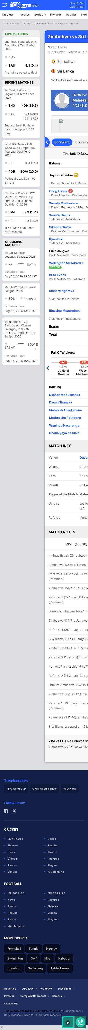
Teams (12, 865)
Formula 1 (14, 948)
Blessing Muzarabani (64, 311)
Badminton (15, 958)
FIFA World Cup (16, 788)
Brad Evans (57, 275)
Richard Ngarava (61, 291)
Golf (34, 958)
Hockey (51, 948)
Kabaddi (64, 958)
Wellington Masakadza (66, 263)
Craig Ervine (60, 191)
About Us (28, 988)
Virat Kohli (69, 788)
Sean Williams (59, 215)
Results (71, 14)
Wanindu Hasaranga (64, 425)
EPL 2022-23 (56, 893)
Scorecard (62, 142)
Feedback (46, 988)
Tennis (33, 948)
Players (52, 865)
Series (39, 14)
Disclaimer (64, 988)
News (11, 852)
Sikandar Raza (60, 227)
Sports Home (11, 23)
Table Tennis (60, 968)
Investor (9, 996)
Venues (12, 871)
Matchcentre (16, 926)
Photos (52, 852)
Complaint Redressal (33, 996)
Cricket (8, 14)
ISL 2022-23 (16, 893)
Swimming (35, 968)
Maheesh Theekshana (65, 410)
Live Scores (15, 838)
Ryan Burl (56, 239)
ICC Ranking (55, 871)
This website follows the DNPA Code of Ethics (32, 1010)
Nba (48, 958)
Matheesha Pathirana (65, 418)
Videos (12, 858)
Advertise (10, 988)
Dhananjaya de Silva (64, 433)
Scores (25, 14)
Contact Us (10, 1003)
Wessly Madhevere (63, 203)
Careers (57, 996)
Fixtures (56, 14)
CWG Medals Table (44, 788)
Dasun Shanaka (60, 402)
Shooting (14, 968)
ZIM (76, 544)
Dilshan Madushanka (64, 395)
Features (53, 858)
